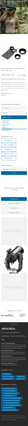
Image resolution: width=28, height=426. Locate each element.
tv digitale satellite (9, 388)
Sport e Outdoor (20, 29)
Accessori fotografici (7, 129)
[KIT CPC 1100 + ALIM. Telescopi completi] (14, 259)
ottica (10, 29)
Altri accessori (5, 130)
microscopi (8, 149)
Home (4, 29)
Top (14, 324)
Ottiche (4, 127)
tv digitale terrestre (9, 390)
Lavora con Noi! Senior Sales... (8, 343)
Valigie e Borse (5, 120)
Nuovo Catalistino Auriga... (7, 350)
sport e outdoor (9, 145)
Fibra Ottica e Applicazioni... (7, 363)
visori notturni (8, 154)
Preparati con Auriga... (6, 356)
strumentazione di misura (10, 402)
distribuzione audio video (10, 393)
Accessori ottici (6, 124)
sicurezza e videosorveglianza (11, 398)
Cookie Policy (13, 419)
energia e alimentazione (10, 410)
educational (8, 158)
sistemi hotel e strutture (11, 400)
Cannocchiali (7, 31)
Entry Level (5, 122)
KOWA (23, 75)
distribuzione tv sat (9, 395)
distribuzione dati (8, 407)
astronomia (8, 140)
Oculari (4, 125)
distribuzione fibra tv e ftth (11, 405)
